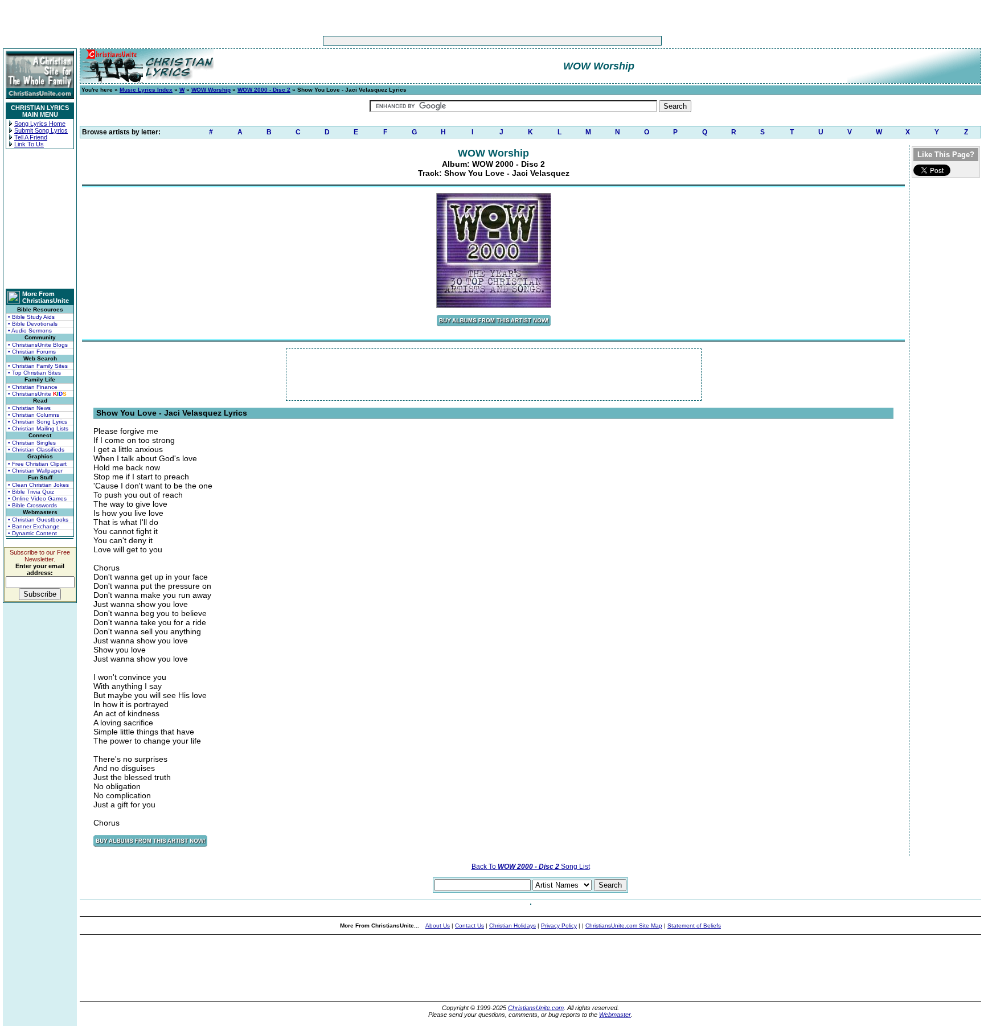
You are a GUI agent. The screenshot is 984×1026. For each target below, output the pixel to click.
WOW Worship (211, 90)
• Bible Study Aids (31, 317)
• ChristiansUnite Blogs (38, 345)
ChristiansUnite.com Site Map (623, 925)
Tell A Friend (30, 137)
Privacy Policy (559, 925)
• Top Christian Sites (34, 373)
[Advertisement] (456, 40)
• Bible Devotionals (33, 324)
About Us (437, 925)
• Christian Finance (33, 387)
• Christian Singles (32, 443)
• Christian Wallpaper (35, 470)
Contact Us (469, 925)
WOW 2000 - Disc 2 (263, 90)
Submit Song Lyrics (41, 130)
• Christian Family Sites (38, 366)
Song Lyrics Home (39, 123)
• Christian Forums (32, 351)
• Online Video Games (37, 498)
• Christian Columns (33, 415)
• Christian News (29, 408)
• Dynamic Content (32, 533)
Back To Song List (531, 867)
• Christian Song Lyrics (37, 421)
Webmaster (615, 1014)
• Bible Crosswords (32, 505)
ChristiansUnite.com (536, 1007)
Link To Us (29, 144)
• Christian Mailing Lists (38, 428)
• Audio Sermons (30, 330)
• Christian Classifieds (36, 449)
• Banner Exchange (34, 526)
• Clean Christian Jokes (38, 485)
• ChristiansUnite (37, 394)
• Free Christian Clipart (37, 464)
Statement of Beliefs (694, 925)
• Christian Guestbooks (38, 519)
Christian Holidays (512, 925)
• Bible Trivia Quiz (31, 492)
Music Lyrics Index (146, 90)
